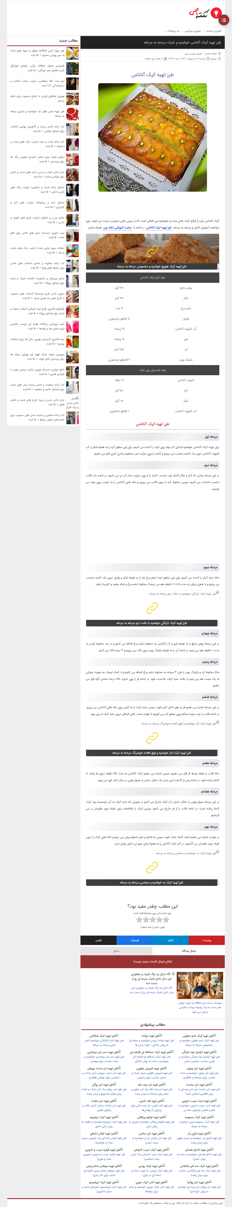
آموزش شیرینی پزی (193, 53)
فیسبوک (134, 940)
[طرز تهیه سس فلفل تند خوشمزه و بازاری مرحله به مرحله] (72, 120)
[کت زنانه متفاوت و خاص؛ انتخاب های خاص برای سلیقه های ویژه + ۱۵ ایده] (72, 271)
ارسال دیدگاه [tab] (189, 951)
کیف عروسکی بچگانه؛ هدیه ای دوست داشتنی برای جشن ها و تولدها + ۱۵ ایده (37, 326)
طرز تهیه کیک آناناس (152, 75)
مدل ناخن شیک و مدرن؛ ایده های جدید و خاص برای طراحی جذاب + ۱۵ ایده (37, 174)
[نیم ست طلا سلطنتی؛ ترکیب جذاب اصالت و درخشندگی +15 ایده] (72, 89)
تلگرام (171, 940)
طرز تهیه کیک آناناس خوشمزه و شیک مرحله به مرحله (182, 42)
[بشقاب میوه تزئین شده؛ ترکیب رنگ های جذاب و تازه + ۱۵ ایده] (72, 256)
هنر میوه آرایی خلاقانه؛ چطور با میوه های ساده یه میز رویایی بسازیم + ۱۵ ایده (37, 52)
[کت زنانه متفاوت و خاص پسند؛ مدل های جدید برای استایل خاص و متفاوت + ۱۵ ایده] (72, 393)
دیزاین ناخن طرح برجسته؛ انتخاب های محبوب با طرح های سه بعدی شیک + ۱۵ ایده (37, 295)
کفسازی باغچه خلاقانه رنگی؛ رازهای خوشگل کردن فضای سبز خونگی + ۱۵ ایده (37, 68)
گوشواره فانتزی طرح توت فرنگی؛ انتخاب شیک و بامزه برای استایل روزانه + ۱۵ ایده (37, 311)
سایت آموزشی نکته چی (117, 227)
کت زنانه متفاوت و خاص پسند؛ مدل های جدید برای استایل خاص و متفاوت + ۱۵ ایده (37, 387)
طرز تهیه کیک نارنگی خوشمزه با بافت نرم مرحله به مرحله (151, 623)
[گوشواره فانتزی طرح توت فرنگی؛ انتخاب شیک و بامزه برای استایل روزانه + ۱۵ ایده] (72, 317)
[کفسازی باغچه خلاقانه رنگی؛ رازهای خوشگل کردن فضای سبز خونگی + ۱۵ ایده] (72, 74)
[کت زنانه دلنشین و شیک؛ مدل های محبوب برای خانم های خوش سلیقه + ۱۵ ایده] (72, 423)
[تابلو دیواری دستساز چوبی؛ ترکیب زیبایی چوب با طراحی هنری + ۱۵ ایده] (72, 378)
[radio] (166, 920)
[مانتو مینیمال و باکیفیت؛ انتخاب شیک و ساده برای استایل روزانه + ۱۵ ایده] (72, 287)
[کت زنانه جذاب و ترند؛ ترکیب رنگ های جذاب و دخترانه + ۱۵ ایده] (72, 150)
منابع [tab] (116, 951)
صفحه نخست (210, 53)
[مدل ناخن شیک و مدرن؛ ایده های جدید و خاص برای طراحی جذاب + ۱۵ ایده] (72, 180)
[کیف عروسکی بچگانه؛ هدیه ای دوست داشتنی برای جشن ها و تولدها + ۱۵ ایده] (72, 332)
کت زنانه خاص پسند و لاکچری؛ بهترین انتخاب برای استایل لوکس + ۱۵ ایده (37, 128)
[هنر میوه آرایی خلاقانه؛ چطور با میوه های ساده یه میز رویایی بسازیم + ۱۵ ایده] (72, 59)
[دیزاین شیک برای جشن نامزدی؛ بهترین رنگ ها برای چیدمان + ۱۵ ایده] (72, 165)
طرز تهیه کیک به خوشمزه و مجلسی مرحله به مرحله (151, 882)
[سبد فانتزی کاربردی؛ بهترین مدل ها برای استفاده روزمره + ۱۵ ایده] (72, 347)
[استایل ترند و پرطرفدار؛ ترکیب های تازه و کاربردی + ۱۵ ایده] (72, 211)
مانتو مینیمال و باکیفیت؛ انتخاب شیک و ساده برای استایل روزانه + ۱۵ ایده (37, 280)
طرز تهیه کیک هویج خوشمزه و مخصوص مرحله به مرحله (152, 266)
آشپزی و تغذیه (213, 31)
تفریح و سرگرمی (193, 31)
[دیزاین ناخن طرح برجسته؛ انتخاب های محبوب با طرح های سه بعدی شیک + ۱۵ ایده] (72, 302)
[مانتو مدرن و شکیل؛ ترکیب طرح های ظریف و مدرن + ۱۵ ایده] (72, 226)
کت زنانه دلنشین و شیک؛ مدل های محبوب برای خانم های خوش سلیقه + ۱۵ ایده (37, 417)
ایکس (99, 940)
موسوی (214, 58)
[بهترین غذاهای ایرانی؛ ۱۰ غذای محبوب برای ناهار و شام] (72, 104)
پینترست (206, 940)
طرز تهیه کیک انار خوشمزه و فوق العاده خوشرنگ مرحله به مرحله (151, 752)
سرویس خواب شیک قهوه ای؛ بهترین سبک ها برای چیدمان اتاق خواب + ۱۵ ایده (37, 356)
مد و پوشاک (173, 31)
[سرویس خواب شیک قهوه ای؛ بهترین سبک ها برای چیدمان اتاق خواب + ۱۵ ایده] (72, 363)
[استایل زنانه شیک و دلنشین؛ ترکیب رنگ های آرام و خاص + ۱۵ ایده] (72, 195)
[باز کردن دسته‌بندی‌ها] (223, 19)
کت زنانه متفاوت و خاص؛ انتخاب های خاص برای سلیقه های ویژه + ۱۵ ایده (37, 265)
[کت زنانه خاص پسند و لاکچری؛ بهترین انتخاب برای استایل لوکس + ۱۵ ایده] (72, 135)
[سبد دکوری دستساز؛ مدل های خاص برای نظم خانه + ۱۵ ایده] (72, 241)
